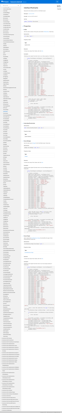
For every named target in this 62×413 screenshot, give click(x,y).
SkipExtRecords (6, 298)
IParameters (6, 104)
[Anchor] (23, 26)
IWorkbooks (6, 226)
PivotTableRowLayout (7, 281)
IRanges (5, 144)
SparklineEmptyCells (7, 308)
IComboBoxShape (6, 16)
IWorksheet (6, 228)
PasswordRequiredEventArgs (8, 248)
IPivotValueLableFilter (7, 140)
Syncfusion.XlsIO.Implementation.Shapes (9, 360)
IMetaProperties (6, 80)
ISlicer (5, 159)
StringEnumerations (7, 314)
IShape (5, 153)
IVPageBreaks (5, 221)
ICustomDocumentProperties (8, 34)
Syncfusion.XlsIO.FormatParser (8, 340)
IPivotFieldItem (6, 126)
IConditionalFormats (7, 27)
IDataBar (4, 43)
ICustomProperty (6, 36)
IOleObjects (5, 95)
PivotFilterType (6, 266)
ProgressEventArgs (6, 283)
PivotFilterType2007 (6, 268)
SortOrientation (7, 305)
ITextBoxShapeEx (6, 206)
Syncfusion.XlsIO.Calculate (7, 338)
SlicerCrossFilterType (7, 299)
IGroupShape (5, 56)
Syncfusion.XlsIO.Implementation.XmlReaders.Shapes (10, 369)
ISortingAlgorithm (6, 171)
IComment (6, 18)
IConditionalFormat (6, 25)
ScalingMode (6, 294)
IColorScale (5, 10)
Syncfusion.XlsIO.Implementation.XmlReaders (10, 367)
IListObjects (5, 74)
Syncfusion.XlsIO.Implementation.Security (9, 358)
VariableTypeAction (6, 329)
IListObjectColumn (6, 73)
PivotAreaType (6, 252)
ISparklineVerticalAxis (7, 180)
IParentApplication (6, 105)
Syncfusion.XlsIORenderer (7, 410)
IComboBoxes (5, 14)
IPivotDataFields (6, 120)
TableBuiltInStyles (6, 316)
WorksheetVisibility (7, 334)
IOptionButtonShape (7, 98)
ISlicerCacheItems (6, 164)
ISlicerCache (5, 160)
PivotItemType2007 (6, 272)
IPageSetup (5, 100)
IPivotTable (5, 135)
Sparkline (5, 307)
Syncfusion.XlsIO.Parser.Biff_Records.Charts (10, 399)
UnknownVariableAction (7, 327)
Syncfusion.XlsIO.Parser (6, 395)
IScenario (5, 148)
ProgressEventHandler (7, 285)
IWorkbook (6, 224)
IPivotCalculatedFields (7, 115)
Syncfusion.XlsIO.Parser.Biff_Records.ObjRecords (11, 406)
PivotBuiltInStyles (6, 257)
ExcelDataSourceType (35, 238)
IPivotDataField (6, 118)
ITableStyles (5, 191)
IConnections (6, 32)
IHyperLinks (5, 65)
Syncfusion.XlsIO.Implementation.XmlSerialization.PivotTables (8, 384)
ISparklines (6, 179)
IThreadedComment (7, 212)
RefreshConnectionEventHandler (9, 292)
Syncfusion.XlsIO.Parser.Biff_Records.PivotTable (10, 408)
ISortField (5, 168)
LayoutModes (6, 237)
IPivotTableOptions (6, 137)
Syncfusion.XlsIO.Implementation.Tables (9, 361)
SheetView (6, 296)
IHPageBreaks (5, 62)
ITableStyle (5, 186)
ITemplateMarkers (6, 197)
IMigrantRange (6, 84)
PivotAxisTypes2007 (6, 255)
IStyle (5, 182)
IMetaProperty (6, 82)
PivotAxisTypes (6, 254)
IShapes (5, 157)
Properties (59, 9)
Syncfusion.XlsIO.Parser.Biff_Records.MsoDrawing (9, 404)
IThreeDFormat (6, 215)
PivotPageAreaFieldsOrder (8, 274)
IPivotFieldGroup (6, 124)
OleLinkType (5, 243)
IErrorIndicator (6, 49)
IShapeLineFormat (6, 155)
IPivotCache (5, 111)
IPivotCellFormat (6, 116)
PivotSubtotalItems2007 (7, 276)
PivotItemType (6, 270)
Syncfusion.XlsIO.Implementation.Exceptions (10, 352)
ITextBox (4, 201)
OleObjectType (6, 244)
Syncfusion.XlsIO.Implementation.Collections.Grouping (10, 350)
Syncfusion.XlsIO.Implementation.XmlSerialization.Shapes (8, 387)
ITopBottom (5, 217)
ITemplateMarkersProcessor (8, 199)
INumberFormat (6, 91)
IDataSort (5, 45)
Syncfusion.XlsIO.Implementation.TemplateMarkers (8, 364)
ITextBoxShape (6, 204)
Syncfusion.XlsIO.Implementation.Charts (9, 345)
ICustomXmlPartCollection (8, 40)
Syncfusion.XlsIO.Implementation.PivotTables (10, 356)
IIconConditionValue (7, 67)
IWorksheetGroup (6, 232)
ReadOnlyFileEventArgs (7, 287)
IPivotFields (5, 129)
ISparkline (6, 173)
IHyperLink (5, 63)
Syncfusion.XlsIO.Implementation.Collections (10, 347)
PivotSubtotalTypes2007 (7, 279)
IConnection (6, 31)
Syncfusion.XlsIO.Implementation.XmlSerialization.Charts (8, 377)
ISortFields (5, 170)
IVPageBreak (5, 219)
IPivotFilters (5, 133)
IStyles (5, 184)
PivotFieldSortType (6, 265)
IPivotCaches (5, 113)
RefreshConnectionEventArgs (8, 290)
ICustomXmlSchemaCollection (8, 41)
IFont (5, 54)
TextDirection (6, 319)
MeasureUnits (6, 241)
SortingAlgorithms (7, 301)
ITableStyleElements (7, 190)
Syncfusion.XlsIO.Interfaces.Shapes (8, 392)
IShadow (5, 151)
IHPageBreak (5, 60)
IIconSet (4, 69)
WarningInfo (6, 330)
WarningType (6, 332)
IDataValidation (6, 47)
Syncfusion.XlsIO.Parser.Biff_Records (9, 397)
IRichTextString (6, 146)
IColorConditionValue (7, 9)
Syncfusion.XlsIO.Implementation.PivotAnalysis (10, 354)
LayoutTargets (6, 239)
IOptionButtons (6, 96)
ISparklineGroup (6, 175)
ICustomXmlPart (6, 38)
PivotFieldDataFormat (7, 261)
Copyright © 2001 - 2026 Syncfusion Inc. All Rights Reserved (50, 412)
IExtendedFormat (6, 51)
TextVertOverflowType (7, 325)
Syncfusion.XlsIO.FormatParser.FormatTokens (10, 341)
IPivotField (5, 122)
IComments (6, 20)
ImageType (6, 76)
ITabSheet (5, 193)
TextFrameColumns (6, 321)
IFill (4, 52)
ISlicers (5, 166)
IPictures (5, 107)
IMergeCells (5, 78)
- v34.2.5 (24, 2)
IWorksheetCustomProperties (8, 230)
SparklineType (6, 310)
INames (5, 89)
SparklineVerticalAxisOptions (8, 312)
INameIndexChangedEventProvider (9, 87)
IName (5, 85)
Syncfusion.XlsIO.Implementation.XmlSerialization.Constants (8, 380)
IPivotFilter (5, 131)
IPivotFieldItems (6, 127)
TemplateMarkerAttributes (8, 318)
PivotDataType (6, 259)
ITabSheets (5, 195)
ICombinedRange (6, 12)
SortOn (5, 303)
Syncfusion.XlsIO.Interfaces (7, 390)
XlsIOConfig (5, 336)
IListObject (5, 71)
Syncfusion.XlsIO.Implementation (8, 343)
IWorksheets (6, 234)
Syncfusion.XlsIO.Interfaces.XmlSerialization (10, 393)
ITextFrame (5, 208)
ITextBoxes (5, 202)
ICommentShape (6, 21)
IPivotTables (5, 138)
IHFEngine (5, 58)
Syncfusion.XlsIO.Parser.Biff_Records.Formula (10, 401)
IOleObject (5, 93)
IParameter (6, 102)
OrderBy (5, 246)
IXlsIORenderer (6, 235)
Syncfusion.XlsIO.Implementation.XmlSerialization (8, 373)
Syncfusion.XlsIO (31, 13)
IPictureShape (5, 109)
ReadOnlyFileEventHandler (8, 288)
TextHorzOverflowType (7, 323)
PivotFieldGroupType (7, 263)
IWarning (5, 223)
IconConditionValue (6, 23)
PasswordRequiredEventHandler (9, 250)
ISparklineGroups (6, 177)
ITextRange (5, 210)
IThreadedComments (7, 213)
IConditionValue (6, 29)
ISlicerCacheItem (6, 162)
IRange (5, 142)
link (42, 51)
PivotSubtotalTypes (6, 277)
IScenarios (6, 149)
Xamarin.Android (16, 2)
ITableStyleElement (6, 188)
